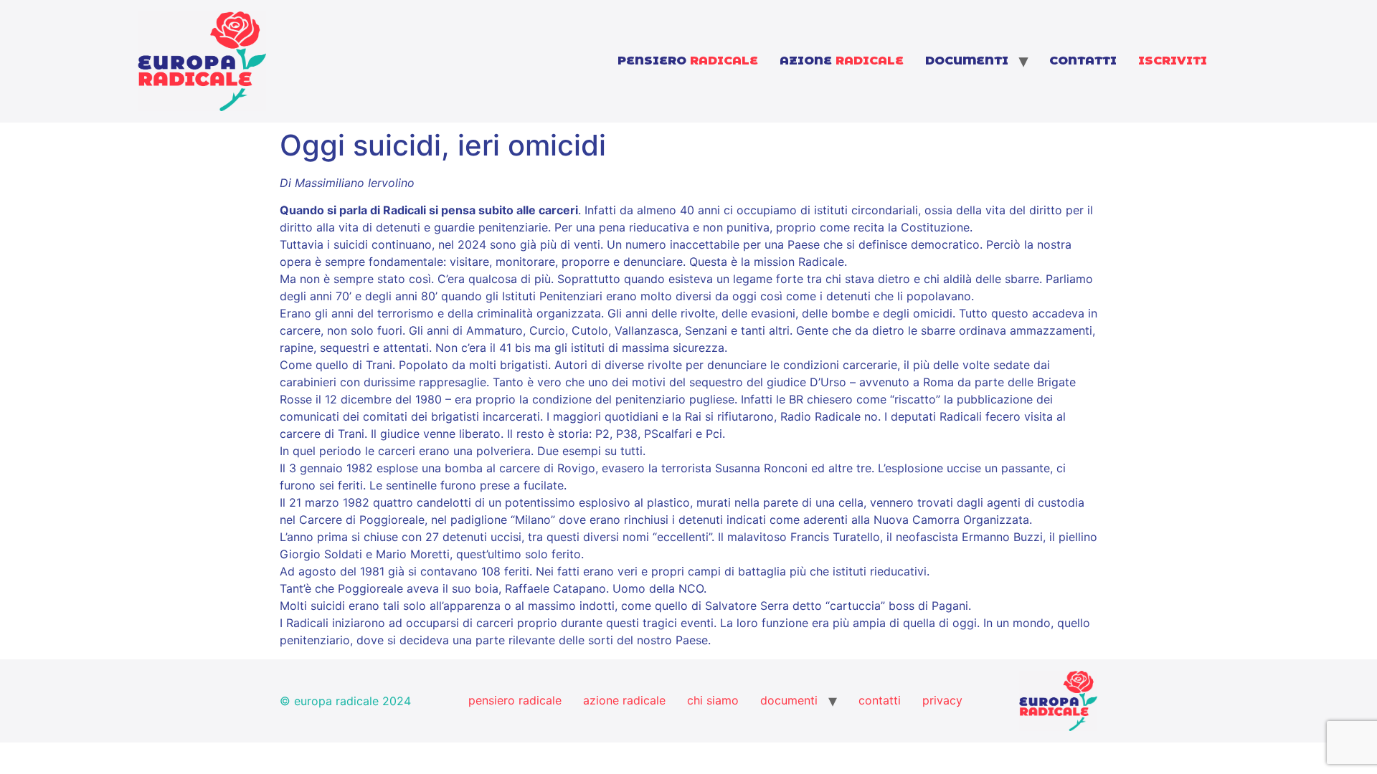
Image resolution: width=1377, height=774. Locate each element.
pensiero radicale (515, 700)
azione (842, 60)
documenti (966, 60)
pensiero (687, 60)
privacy (942, 700)
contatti (1083, 60)
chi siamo (713, 700)
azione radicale (624, 700)
